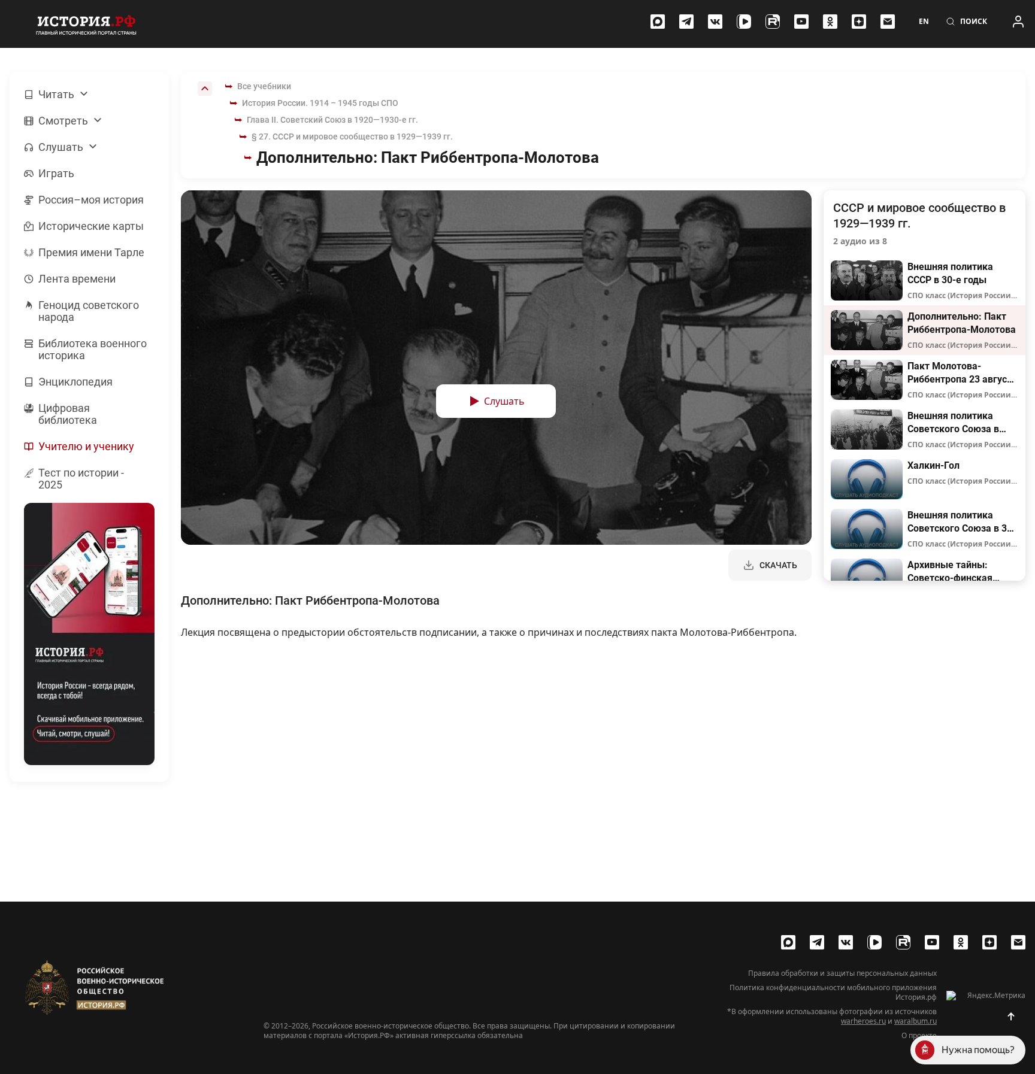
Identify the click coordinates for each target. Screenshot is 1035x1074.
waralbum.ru (915, 1021)
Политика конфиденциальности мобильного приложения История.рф (833, 992)
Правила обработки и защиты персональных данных (842, 973)
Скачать (778, 565)
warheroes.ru (863, 1021)
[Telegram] (686, 21)
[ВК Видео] (744, 21)
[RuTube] (772, 21)
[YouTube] (801, 21)
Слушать (504, 401)
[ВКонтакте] (715, 21)
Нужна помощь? (978, 1049)
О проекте (919, 1035)
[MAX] (657, 21)
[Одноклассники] (830, 21)
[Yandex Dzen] (859, 21)
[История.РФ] (86, 24)
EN (924, 21)
